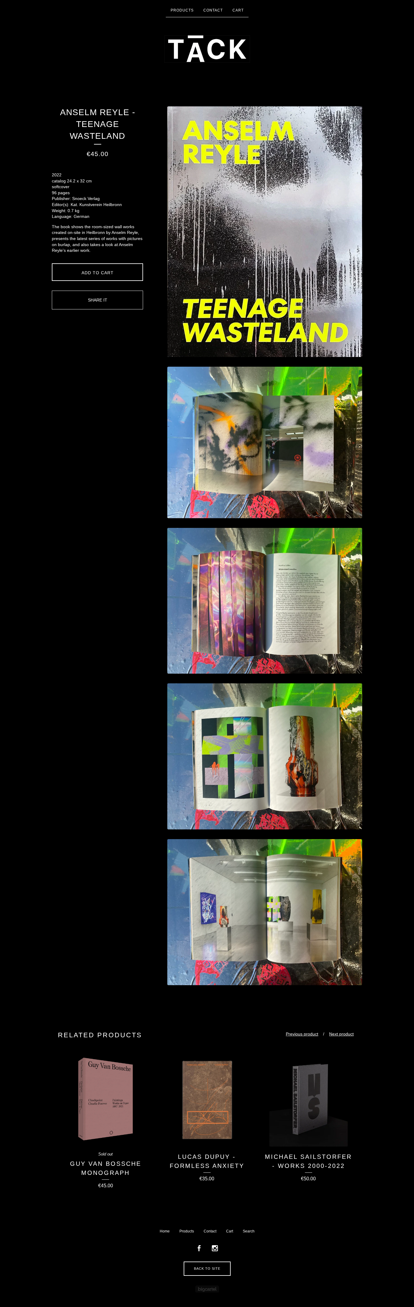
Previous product (302, 1034)
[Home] (207, 49)
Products (182, 10)
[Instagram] (215, 1248)
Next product (341, 1034)
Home (165, 1231)
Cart (238, 10)
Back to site (207, 1268)
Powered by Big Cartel (207, 1288)
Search (249, 1231)
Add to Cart (98, 272)
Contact (213, 10)
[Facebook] (199, 1248)
